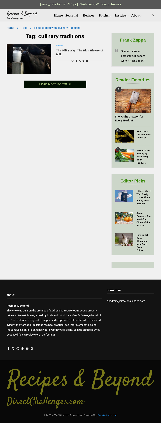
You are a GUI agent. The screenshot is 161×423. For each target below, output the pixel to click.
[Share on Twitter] (80, 60)
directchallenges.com (107, 415)
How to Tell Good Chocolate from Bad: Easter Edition (142, 243)
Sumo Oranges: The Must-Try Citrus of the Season (143, 219)
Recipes (88, 15)
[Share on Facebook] (76, 60)
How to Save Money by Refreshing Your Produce (143, 156)
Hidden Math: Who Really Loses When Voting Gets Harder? (143, 197)
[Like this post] (73, 60)
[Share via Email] (87, 60)
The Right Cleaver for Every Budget (129, 118)
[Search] (152, 15)
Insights (121, 15)
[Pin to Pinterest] (83, 60)
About (135, 15)
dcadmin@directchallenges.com (126, 301)
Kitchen (104, 15)
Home (58, 15)
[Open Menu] (10, 29)
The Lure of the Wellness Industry (144, 134)
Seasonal (71, 15)
